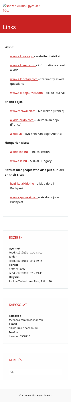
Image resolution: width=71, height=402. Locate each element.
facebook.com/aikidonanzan (26, 320)
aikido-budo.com (22, 120)
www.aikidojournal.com (27, 93)
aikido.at (16, 134)
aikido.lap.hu (19, 152)
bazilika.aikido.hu (22, 184)
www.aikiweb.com (23, 65)
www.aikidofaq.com (24, 79)
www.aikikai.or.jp (22, 56)
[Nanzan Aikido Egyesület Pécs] (24, 11)
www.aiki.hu (18, 161)
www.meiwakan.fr (22, 111)
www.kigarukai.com (24, 197)
